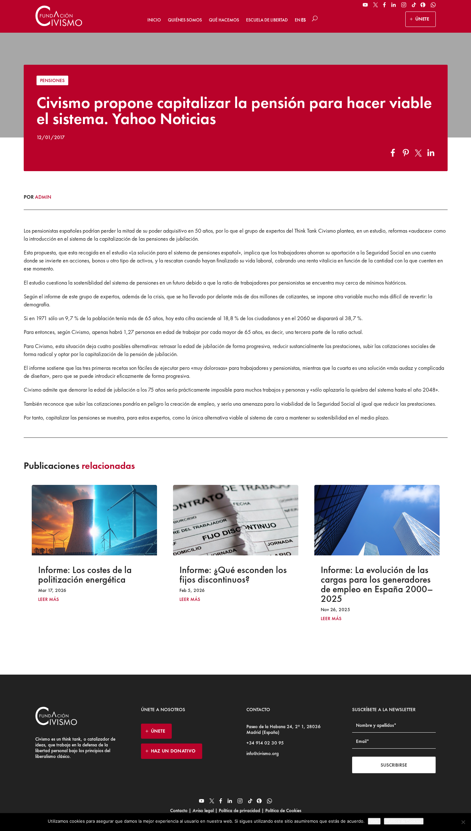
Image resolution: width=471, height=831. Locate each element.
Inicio (154, 20)
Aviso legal (203, 810)
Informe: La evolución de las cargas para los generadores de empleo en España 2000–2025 (242, 584)
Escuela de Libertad (267, 20)
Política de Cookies (282, 810)
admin (43, 197)
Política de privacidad (239, 810)
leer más (55, 599)
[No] (463, 822)
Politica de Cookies (403, 821)
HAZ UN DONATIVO (173, 751)
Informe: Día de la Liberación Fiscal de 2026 (383, 575)
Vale (374, 821)
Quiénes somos (185, 20)
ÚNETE (422, 19)
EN (297, 20)
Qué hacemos (224, 20)
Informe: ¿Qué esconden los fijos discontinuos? (98, 575)
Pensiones (52, 80)
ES (303, 20)
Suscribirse (394, 765)
